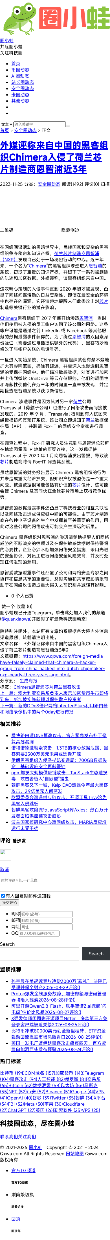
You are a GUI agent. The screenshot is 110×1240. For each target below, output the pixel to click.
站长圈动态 (22, 82)
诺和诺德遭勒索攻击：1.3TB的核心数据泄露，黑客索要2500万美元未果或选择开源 (59, 751)
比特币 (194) (12, 1073)
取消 (4, 869)
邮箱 (15, 920)
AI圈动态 (20, 76)
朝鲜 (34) (84, 1098)
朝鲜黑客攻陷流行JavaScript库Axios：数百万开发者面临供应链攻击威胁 (59, 813)
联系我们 (9, 1137)
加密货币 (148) (70, 1073)
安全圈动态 (22, 88)
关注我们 (27, 1137)
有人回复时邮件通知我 (28, 896)
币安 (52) (36, 1092)
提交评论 (9, 902)
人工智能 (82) (51, 1079)
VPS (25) (91, 1110)
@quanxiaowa (15, 619)
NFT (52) (17, 1092)
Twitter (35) (63, 1098)
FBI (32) (16, 1104)
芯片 (103, 301)
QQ (15, 933)
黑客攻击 (72, 687)
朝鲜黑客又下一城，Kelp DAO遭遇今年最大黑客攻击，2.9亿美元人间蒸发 (59, 788)
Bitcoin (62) (20, 1085)
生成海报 (28, 681)
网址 (15, 927)
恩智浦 (95, 266)
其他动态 (20, 101)
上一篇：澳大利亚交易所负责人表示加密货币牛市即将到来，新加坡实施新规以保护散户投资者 (54, 696)
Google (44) (83, 1092)
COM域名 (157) (40, 1073)
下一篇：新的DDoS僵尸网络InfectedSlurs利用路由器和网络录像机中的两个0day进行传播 (54, 708)
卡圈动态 (20, 95)
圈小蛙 (35, 1147)
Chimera (37, 266)
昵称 (15, 914)
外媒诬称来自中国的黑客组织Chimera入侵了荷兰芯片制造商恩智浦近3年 (54, 157)
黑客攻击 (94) (23, 1079)
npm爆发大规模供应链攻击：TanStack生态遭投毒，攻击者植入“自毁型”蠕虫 (59, 776)
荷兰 (77, 401)
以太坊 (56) (72, 1085)
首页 (15, 64)
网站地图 (75, 1153)
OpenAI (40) (19, 1098)
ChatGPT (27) (22, 1110)
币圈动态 (20, 70)
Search (7, 944)
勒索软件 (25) (68, 1110)
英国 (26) (45, 1110)
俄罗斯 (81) (76, 1079)
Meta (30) (34, 1104)
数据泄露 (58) (47, 1085)
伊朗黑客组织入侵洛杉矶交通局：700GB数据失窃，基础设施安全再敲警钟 (59, 763)
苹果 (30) (53, 1104)
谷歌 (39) (41, 1098)
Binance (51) (58, 1092)
